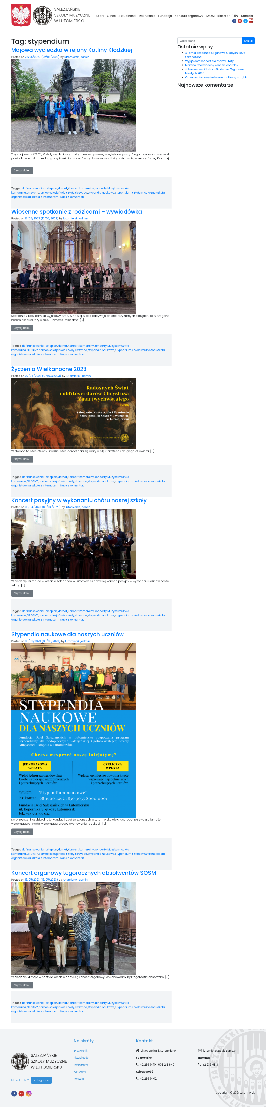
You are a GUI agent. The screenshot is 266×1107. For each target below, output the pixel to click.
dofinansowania (33, 188)
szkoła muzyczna (144, 193)
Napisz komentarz (72, 197)
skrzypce (81, 193)
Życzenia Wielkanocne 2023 (48, 369)
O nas (111, 16)
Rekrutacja (147, 16)
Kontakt (247, 16)
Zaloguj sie (41, 1080)
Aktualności (127, 16)
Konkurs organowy (189, 16)
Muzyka (112, 188)
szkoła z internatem (45, 197)
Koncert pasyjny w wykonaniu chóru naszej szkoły (79, 500)
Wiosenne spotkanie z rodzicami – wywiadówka (76, 212)
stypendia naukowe (101, 193)
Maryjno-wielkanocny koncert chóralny (211, 65)
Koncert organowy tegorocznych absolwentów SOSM (83, 873)
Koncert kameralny (81, 188)
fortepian (50, 188)
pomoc (44, 193)
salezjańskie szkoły (61, 193)
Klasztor (223, 16)
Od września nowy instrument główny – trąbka (216, 77)
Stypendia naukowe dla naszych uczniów (67, 634)
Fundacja (165, 16)
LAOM (210, 16)
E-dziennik (80, 1051)
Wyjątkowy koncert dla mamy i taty (209, 61)
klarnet (62, 188)
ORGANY (32, 193)
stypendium (123, 193)
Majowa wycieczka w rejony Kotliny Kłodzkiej (71, 50)
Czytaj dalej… (22, 170)
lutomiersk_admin (76, 57)
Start (100, 16)
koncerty (101, 188)
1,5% (235, 16)
